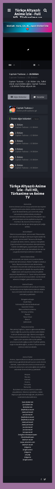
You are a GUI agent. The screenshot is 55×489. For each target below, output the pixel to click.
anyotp (27, 454)
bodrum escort (28, 439)
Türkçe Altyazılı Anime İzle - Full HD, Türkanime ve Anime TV (27, 16)
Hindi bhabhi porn (27, 437)
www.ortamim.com (28, 442)
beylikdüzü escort (27, 409)
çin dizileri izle (28, 404)
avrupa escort (28, 432)
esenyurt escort (27, 412)
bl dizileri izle (27, 407)
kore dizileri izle (27, 402)
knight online (27, 449)
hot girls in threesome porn (27, 434)
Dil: (10, 65)
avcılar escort (27, 414)
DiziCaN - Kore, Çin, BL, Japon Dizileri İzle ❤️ (27, 27)
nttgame (27, 447)
